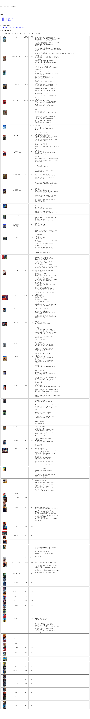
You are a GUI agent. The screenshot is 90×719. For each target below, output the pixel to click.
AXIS (3, 17)
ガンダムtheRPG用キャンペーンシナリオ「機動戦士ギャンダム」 (14, 27)
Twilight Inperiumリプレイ (6, 19)
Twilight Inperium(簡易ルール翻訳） (8, 18)
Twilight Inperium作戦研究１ (6, 20)
